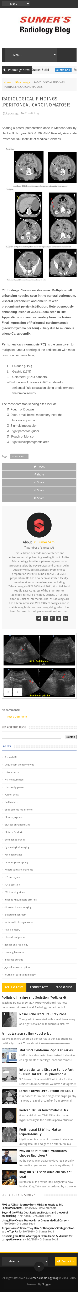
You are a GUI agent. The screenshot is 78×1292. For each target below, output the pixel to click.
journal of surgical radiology (20, 974)
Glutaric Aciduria (14, 832)
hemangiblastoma (14, 952)
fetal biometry (12, 929)
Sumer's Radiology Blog (44, 1277)
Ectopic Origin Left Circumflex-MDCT (46, 1091)
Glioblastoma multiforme (18, 809)
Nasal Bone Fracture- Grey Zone (43, 1014)
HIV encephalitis (13, 854)
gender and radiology (16, 944)
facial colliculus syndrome (19, 922)
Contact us (67, 1261)
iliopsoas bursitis (14, 959)
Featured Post (39, 987)
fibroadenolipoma (15, 937)
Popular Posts (14, 987)
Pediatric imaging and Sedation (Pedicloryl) (34, 997)
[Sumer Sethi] (38, 618)
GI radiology (22, 82)
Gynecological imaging (17, 847)
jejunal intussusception (17, 967)
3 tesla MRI (11, 757)
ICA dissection (12, 884)
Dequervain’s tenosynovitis (19, 764)
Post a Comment (17, 716)
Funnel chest (12, 794)
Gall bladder (11, 802)
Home (7, 82)
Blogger (46, 1284)
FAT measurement (14, 779)
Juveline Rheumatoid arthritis (21, 899)
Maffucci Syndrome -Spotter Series (46, 1050)
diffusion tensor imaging (18, 907)
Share (40, 474)
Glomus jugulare (14, 817)
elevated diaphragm (15, 914)
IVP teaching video (15, 892)
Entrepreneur (12, 772)
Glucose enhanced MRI (17, 824)
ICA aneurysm (12, 877)
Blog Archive (64, 987)
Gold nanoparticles (15, 839)
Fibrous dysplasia (14, 787)
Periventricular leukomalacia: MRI (44, 1110)
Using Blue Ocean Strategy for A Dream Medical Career (35, 1220)
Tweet (41, 466)
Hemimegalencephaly (16, 862)
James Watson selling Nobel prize (26, 1034)
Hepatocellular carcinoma (19, 869)
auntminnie (54, 69)
